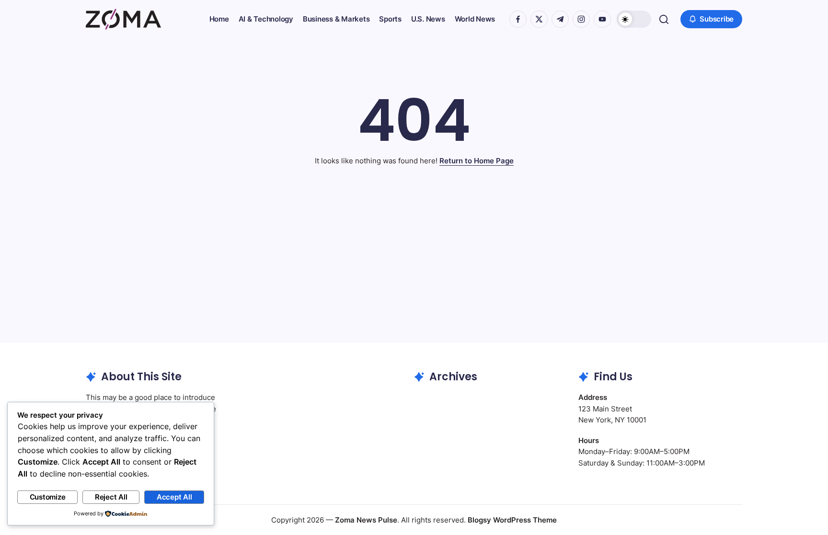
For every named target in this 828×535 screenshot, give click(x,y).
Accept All (174, 496)
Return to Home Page (476, 160)
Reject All (111, 496)
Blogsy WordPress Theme (512, 519)
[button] (634, 19)
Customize (48, 496)
